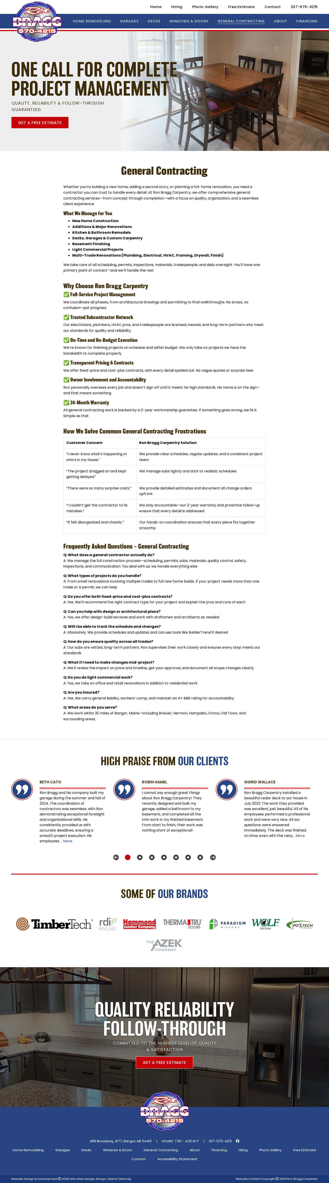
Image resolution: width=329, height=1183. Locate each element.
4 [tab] (162, 857)
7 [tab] (198, 857)
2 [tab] (138, 857)
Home (155, 6)
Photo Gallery (205, 6)
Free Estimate (241, 6)
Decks (154, 21)
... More (66, 841)
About (281, 21)
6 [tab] (186, 857)
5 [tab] (174, 857)
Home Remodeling (92, 21)
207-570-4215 (304, 6)
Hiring (176, 6)
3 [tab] (150, 857)
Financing (307, 21)
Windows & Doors (189, 21)
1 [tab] (126, 857)
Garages (129, 21)
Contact (273, 6)
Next (213, 857)
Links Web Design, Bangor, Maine (94, 1179)
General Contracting (241, 21)
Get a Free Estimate (40, 122)
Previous (116, 857)
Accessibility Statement (178, 1159)
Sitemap (125, 1179)
